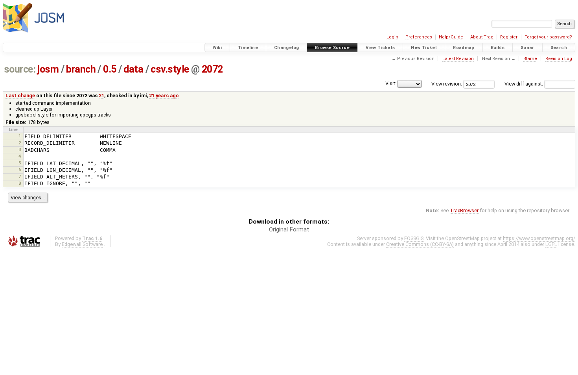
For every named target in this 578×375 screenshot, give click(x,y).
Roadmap (464, 47)
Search (558, 47)
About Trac (481, 37)
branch (81, 69)
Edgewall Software (82, 244)
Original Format (289, 229)
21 (101, 95)
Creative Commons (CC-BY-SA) (420, 244)
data (133, 69)
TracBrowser (464, 210)
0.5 (109, 69)
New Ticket (424, 47)
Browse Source (332, 47)
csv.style (170, 69)
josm (48, 69)
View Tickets (380, 47)
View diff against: (524, 84)
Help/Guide (451, 37)
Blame (530, 58)
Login (392, 37)
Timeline (248, 47)
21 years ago (164, 95)
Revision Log (558, 58)
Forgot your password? (548, 37)
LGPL (551, 244)
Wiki (217, 47)
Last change (20, 95)
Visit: (390, 83)
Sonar (527, 47)
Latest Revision (458, 58)
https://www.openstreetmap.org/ (539, 238)
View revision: (446, 84)
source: (20, 69)
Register (508, 37)
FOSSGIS (413, 238)
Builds (497, 47)
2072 (212, 69)
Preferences (418, 37)
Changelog (286, 47)
